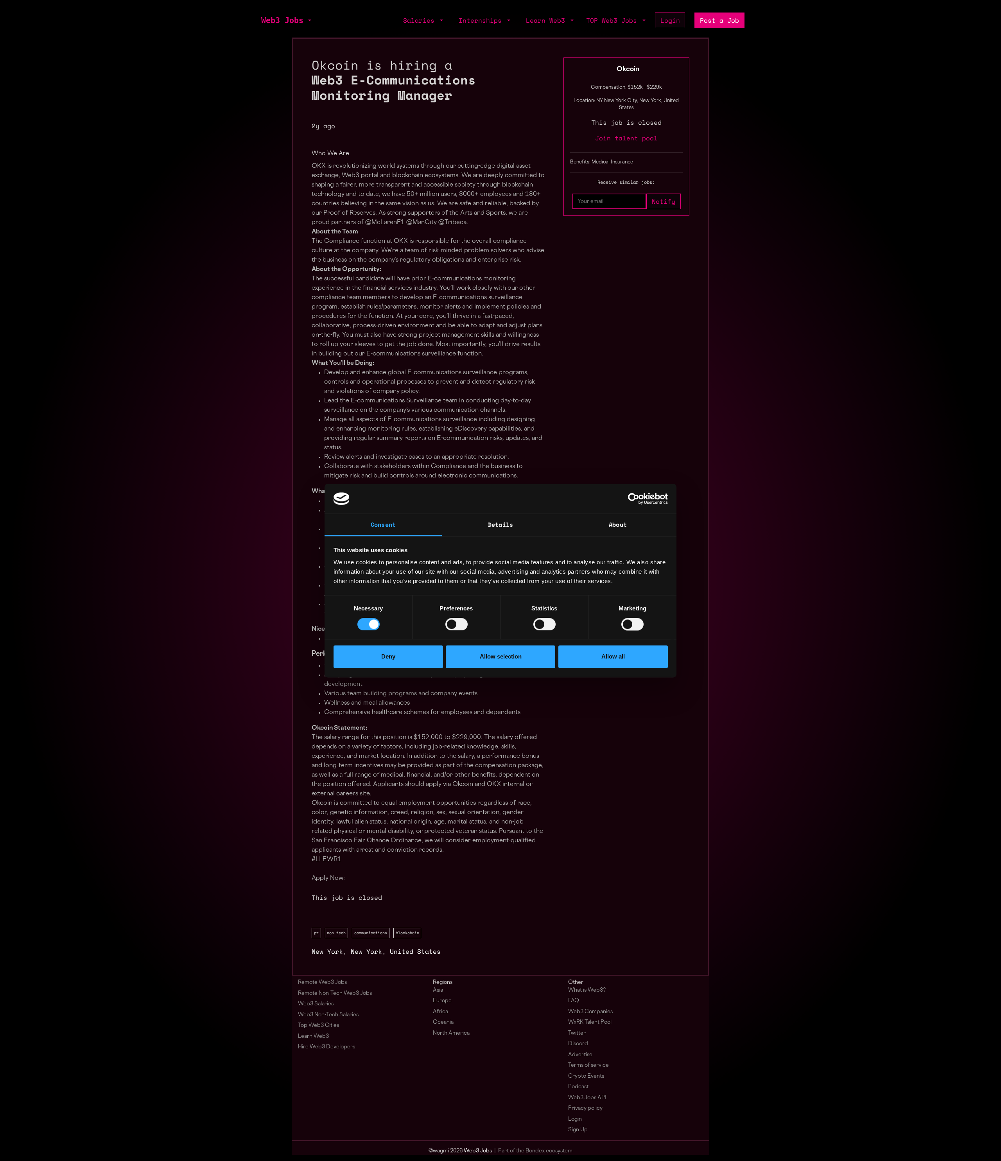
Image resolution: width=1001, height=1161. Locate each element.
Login (670, 20)
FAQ (573, 1000)
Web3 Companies (590, 1011)
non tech (336, 932)
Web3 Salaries (316, 1004)
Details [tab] (500, 524)
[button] (308, 20)
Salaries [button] (420, 20)
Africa (440, 1011)
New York (327, 951)
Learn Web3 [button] (547, 20)
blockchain (407, 932)
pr (316, 932)
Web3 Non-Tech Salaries (328, 1014)
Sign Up (578, 1129)
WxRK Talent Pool (590, 1022)
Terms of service (588, 1065)
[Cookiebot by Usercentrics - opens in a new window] (633, 498)
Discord (578, 1043)
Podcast (578, 1086)
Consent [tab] (383, 524)
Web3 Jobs (282, 20)
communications (370, 932)
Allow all (613, 656)
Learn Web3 (313, 1036)
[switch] (456, 624)
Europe (442, 1000)
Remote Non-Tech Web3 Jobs (335, 993)
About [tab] (618, 524)
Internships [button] (482, 20)
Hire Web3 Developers (326, 1047)
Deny (388, 656)
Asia (438, 990)
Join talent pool (626, 138)
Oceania (443, 1022)
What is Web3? (587, 990)
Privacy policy (585, 1108)
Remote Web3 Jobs (322, 982)
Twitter (577, 1033)
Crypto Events (586, 1076)
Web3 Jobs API (587, 1097)
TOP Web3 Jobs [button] (613, 20)
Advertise (580, 1054)
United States (415, 951)
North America (451, 1033)
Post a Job (719, 20)
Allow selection (501, 656)
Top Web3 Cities (318, 1025)
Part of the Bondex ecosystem (535, 1151)
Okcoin (628, 69)
